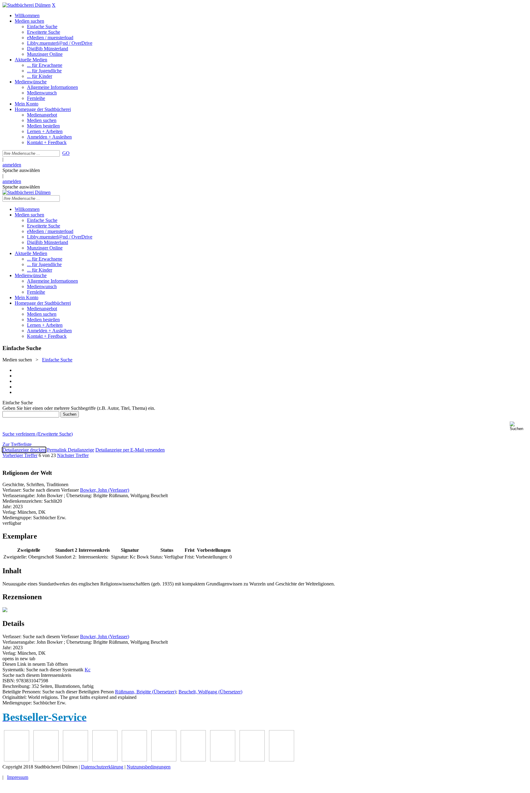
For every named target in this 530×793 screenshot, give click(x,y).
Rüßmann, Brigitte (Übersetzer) (145, 691)
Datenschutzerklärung (102, 766)
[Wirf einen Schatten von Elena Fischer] (252, 759)
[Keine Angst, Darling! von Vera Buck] (75, 759)
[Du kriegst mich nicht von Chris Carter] (134, 759)
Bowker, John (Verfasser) (104, 490)
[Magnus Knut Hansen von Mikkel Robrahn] (16, 759)
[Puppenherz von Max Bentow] (163, 759)
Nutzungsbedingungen (149, 766)
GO (66, 153)
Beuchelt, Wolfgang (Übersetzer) (210, 691)
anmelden (11, 164)
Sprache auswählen (21, 170)
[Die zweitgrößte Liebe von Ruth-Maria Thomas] (193, 759)
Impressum (17, 777)
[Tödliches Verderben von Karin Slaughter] (222, 759)
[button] (519, 426)
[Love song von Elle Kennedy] (46, 759)
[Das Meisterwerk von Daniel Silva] (104, 759)
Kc (87, 669)
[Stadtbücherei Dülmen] (26, 5)
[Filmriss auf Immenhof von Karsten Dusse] (281, 759)
